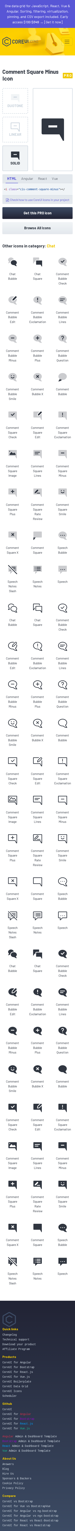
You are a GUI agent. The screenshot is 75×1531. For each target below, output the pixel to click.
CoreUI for (16, 1414)
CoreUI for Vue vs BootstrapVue (26, 1506)
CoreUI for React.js (17, 1372)
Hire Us (8, 1473)
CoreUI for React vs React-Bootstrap (30, 1520)
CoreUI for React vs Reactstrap (26, 1525)
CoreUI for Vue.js (16, 1376)
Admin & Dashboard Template (29, 1436)
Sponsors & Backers (16, 1478)
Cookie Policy (12, 1483)
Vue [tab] (55, 178)
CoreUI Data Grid (15, 1386)
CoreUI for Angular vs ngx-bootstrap (30, 1515)
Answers (8, 1464)
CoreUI (7, 1409)
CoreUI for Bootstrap (18, 1367)
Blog (5, 1469)
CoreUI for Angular (16, 1362)
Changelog (9, 1334)
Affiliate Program (16, 1349)
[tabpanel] (37, 193)
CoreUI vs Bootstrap (17, 1501)
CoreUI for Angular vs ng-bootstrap (29, 1511)
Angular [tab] (27, 178)
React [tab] (42, 178)
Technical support (16, 1339)
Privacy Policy (13, 1488)
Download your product (19, 1344)
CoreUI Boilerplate (16, 1381)
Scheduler (9, 1396)
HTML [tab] (11, 178)
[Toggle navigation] (67, 42)
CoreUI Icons (12, 1391)
